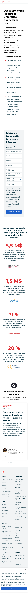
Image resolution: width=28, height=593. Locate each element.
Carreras (4, 485)
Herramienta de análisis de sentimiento (19, 485)
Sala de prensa (5, 494)
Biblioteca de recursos (18, 536)
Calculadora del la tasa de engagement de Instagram (20, 498)
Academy (17, 530)
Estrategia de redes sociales (7, 527)
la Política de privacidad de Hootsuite (12, 204)
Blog (16, 533)
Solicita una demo (13, 211)
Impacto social (5, 497)
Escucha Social (6, 535)
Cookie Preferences (14, 588)
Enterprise (4, 516)
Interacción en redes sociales (7, 548)
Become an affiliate (20, 548)
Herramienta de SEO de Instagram (20, 503)
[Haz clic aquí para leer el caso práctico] (14, 300)
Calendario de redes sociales (7, 544)
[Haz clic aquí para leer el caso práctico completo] (14, 333)
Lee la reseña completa (10, 457)
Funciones (4, 519)
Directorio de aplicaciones (18, 544)
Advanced (4, 513)
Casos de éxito (18, 527)
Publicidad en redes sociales (7, 562)
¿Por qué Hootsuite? (7, 479)
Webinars (17, 540)
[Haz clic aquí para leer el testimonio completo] (14, 366)
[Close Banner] (26, 570)
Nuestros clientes (6, 491)
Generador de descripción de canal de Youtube (20, 518)
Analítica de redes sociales (6, 532)
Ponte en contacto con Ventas (20, 563)
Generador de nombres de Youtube (20, 512)
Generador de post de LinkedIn (20, 508)
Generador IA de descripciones (19, 480)
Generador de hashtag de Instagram (18, 492)
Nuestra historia (6, 482)
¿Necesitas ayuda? (20, 555)
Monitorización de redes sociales (6, 557)
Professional (5, 510)
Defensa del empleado (5, 553)
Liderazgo (4, 488)
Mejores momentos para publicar (7, 539)
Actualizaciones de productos (20, 559)
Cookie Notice (7, 585)
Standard (4, 507)
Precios (4, 504)
